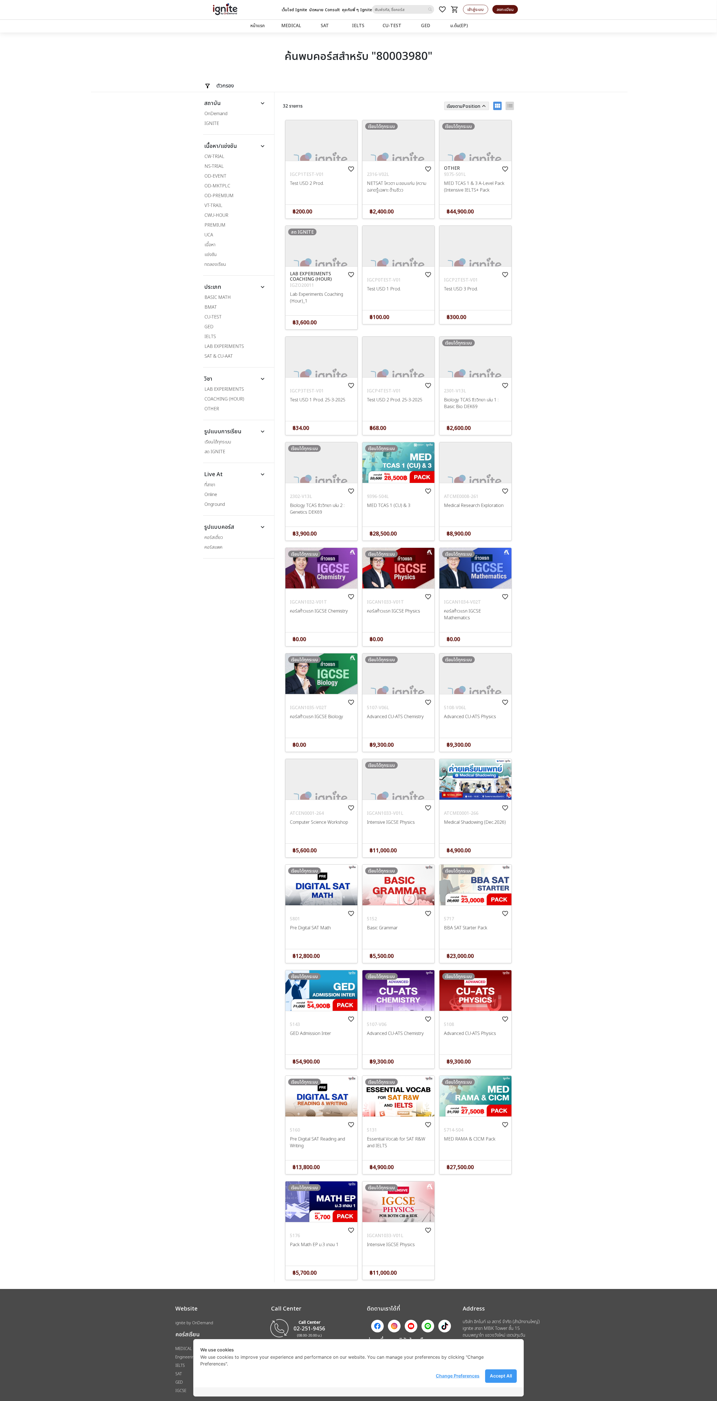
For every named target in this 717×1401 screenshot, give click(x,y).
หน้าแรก (257, 25)
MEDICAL (291, 25)
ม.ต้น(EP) (459, 25)
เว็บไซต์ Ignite (294, 9)
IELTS (358, 25)
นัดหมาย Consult (324, 9)
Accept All (501, 1376)
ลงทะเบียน (505, 9)
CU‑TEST (392, 25)
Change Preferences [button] (457, 1376)
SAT (325, 25)
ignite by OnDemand (194, 1322)
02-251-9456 (309, 1328)
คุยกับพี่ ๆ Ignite (357, 9)
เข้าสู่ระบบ (475, 9)
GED (425, 25)
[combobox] (403, 9)
